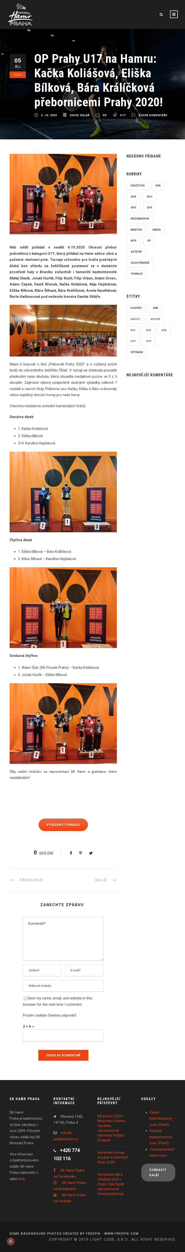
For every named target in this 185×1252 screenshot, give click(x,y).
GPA (158, 185)
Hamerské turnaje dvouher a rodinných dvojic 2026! (112, 1157)
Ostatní (136, 251)
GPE (149, 207)
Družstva (138, 185)
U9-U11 (135, 319)
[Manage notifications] (10, 1241)
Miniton (136, 229)
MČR (133, 240)
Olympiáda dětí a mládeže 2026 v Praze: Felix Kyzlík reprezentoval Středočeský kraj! (110, 1184)
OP (105, 115)
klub (22, 1179)
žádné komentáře (153, 115)
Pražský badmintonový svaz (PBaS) (161, 1137)
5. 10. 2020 (49, 115)
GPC (149, 196)
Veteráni (137, 352)
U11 (133, 330)
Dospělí (136, 308)
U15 (163, 330)
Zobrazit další (157, 1172)
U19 (148, 341)
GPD (133, 207)
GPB (133, 196)
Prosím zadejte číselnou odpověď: (50, 1015)
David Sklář (80, 115)
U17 (123, 115)
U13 (148, 330)
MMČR (156, 229)
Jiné (155, 308)
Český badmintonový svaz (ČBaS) (161, 1118)
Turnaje (136, 273)
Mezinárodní (140, 218)
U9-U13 (155, 319)
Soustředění (140, 262)
